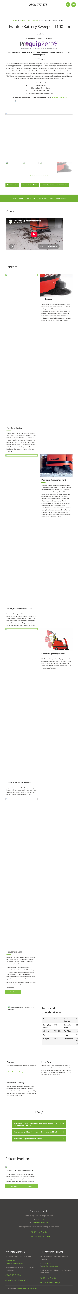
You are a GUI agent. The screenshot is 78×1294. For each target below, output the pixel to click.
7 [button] (43, 175)
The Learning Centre (59, 97)
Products (22, 20)
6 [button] (41, 175)
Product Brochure (29, 185)
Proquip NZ (14, 4)
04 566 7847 (11, 1261)
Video (15, 198)
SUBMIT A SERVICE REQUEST (39, 1237)
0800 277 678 (38, 4)
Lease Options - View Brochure (54, 185)
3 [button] (34, 175)
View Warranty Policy (15, 1072)
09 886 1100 (39, 1220)
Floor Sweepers (33, 20)
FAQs (51, 198)
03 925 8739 (46, 1263)
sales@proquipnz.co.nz (40, 1222)
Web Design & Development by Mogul (26, 1288)
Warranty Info (43, 198)
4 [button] (36, 175)
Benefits (21, 198)
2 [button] (32, 175)
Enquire (30, 1186)
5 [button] (39, 175)
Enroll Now (13, 992)
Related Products (61, 198)
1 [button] (30, 175)
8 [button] (45, 175)
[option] (39, 114)
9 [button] (47, 175)
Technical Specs (31, 198)
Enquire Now (12, 185)
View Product (13, 1186)
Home (15, 20)
